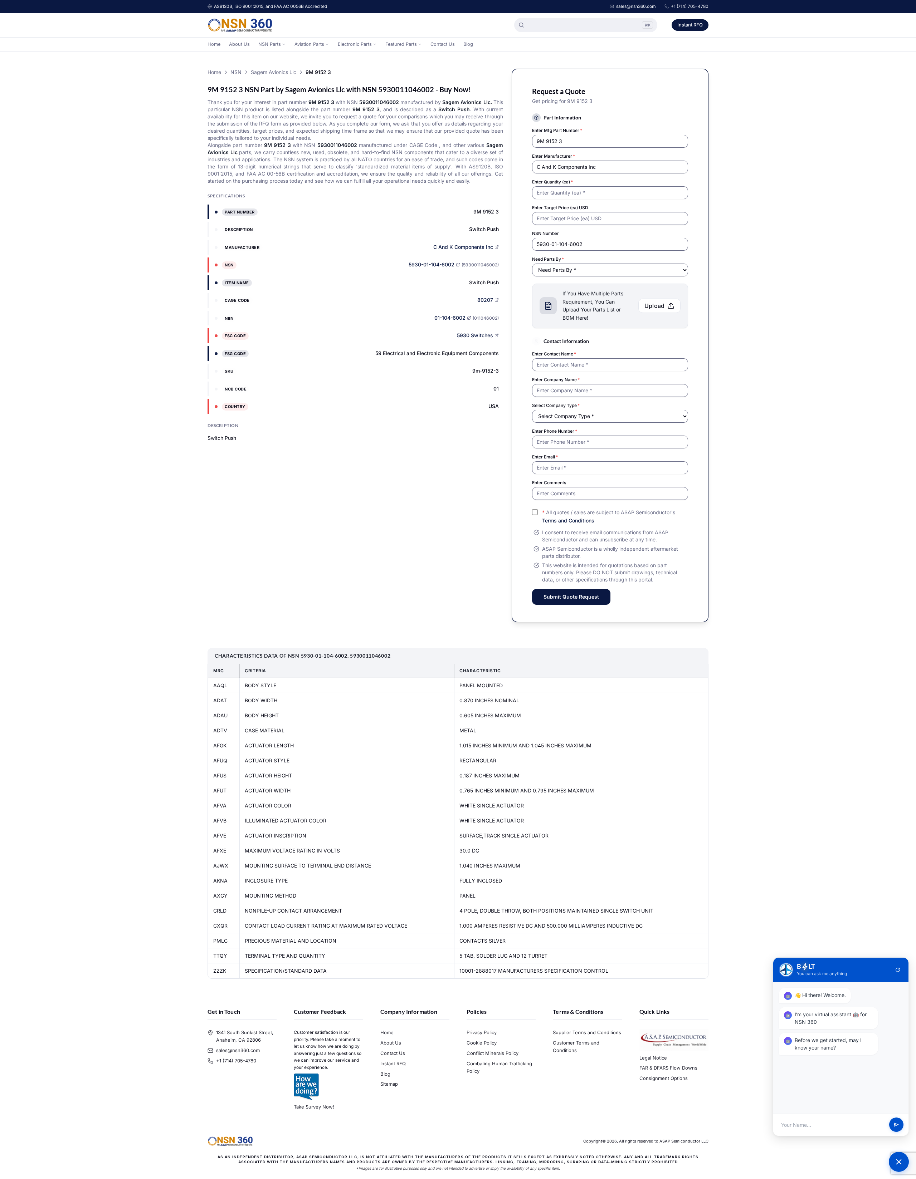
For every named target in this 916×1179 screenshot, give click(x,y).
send (896, 1125)
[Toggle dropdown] (284, 44)
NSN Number (545, 233)
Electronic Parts (355, 44)
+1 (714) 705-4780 (689, 6)
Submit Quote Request (571, 597)
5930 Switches (475, 335)
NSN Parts (269, 44)
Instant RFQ (690, 25)
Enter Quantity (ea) (552, 182)
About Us (239, 44)
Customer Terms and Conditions (576, 1046)
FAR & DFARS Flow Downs (668, 1068)
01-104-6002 (450, 318)
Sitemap (389, 1084)
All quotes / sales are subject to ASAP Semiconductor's (608, 516)
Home (214, 44)
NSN (236, 72)
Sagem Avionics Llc (273, 72)
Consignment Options (663, 1078)
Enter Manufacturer (553, 156)
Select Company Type (556, 405)
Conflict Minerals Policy (492, 1053)
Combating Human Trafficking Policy (499, 1067)
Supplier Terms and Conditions (587, 1032)
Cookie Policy (482, 1043)
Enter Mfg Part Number (557, 130)
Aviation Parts (309, 44)
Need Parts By (548, 259)
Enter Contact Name (554, 354)
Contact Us (442, 44)
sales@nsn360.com (636, 6)
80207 (485, 300)
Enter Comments (549, 482)
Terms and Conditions (568, 520)
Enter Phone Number (554, 431)
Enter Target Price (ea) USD (560, 207)
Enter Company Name (556, 379)
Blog (468, 44)
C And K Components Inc (463, 247)
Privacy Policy (482, 1032)
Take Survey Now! (314, 1107)
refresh (897, 970)
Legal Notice (653, 1058)
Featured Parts (401, 44)
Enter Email (545, 457)
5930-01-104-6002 (431, 264)
